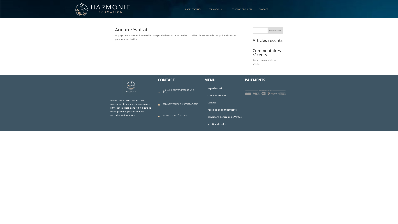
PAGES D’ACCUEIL (193, 9)
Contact (212, 102)
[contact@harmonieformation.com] (159, 104)
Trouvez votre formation (175, 115)
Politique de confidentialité (222, 109)
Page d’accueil (215, 88)
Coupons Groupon (217, 95)
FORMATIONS (215, 9)
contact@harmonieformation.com (180, 103)
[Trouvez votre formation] (159, 116)
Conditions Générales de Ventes (225, 116)
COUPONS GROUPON (242, 9)
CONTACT (263, 9)
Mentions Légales (217, 124)
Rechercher (275, 30)
